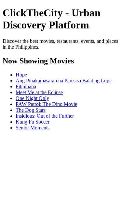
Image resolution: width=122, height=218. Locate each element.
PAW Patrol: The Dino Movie (46, 104)
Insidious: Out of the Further (45, 116)
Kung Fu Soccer (32, 122)
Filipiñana (26, 86)
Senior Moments (32, 127)
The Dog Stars (31, 110)
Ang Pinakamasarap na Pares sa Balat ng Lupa (64, 80)
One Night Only (32, 98)
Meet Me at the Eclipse (39, 92)
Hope (21, 74)
